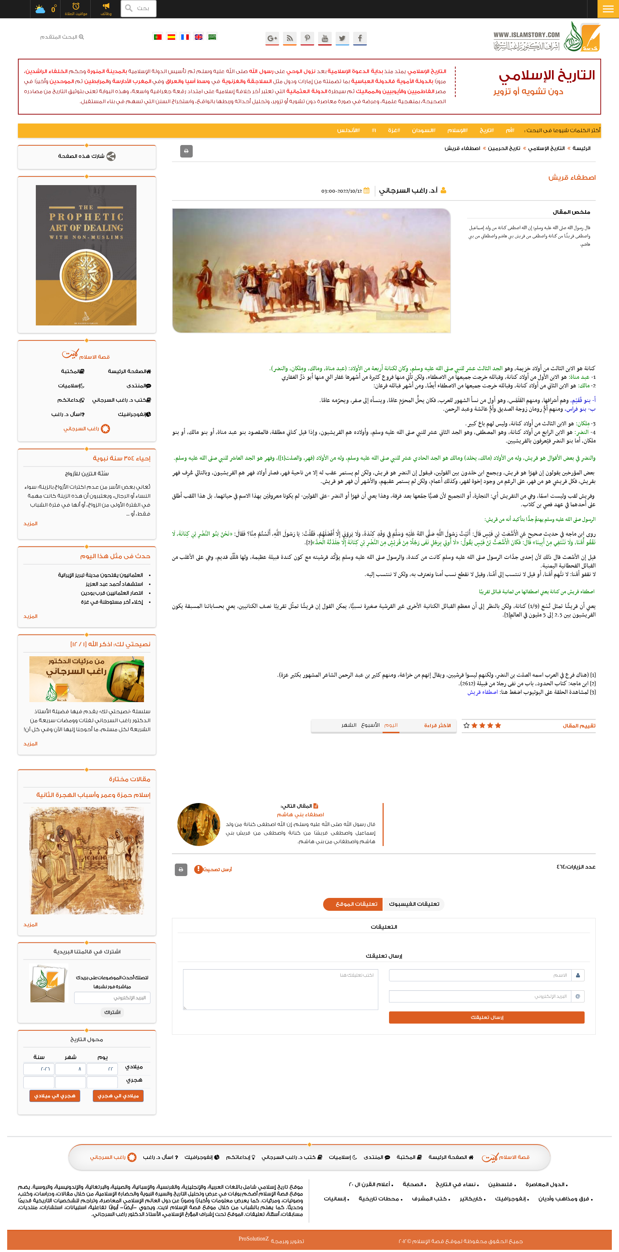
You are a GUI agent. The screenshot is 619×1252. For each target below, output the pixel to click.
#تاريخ (487, 130)
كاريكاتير (471, 1199)
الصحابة (413, 1184)
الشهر (348, 725)
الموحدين (61, 81)
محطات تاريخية (379, 1199)
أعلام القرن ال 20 (369, 1184)
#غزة (394, 130)
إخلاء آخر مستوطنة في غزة (112, 602)
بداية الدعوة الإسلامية (355, 71)
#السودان (424, 130)
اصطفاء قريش (462, 148)
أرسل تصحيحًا (217, 869)
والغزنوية (234, 81)
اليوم (391, 725)
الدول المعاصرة (545, 1184)
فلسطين (500, 1184)
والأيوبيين (394, 91)
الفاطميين (420, 91)
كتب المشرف (429, 1199)
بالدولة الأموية (415, 81)
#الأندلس (348, 130)
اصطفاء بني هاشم (300, 815)
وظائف (106, 13)
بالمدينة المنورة (107, 71)
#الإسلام (457, 130)
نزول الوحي (300, 71)
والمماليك (368, 91)
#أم (510, 130)
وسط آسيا (197, 81)
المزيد (30, 524)
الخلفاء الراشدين (46, 71)
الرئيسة (581, 148)
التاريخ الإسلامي (426, 71)
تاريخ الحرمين (504, 148)
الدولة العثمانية (306, 91)
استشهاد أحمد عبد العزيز (114, 584)
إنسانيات (335, 1199)
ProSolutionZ (258, 1239)
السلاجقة (259, 81)
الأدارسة (121, 81)
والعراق (174, 81)
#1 (374, 130)
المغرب (142, 81)
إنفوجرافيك (510, 1199)
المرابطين (96, 81)
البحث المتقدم (58, 37)
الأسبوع (370, 725)
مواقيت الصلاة (76, 13)
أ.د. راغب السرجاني (408, 190)
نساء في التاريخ (455, 1184)
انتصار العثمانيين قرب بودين (112, 593)
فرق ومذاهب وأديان (563, 1199)
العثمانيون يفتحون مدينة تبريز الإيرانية (100, 575)
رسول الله (261, 71)
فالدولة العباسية (373, 81)
